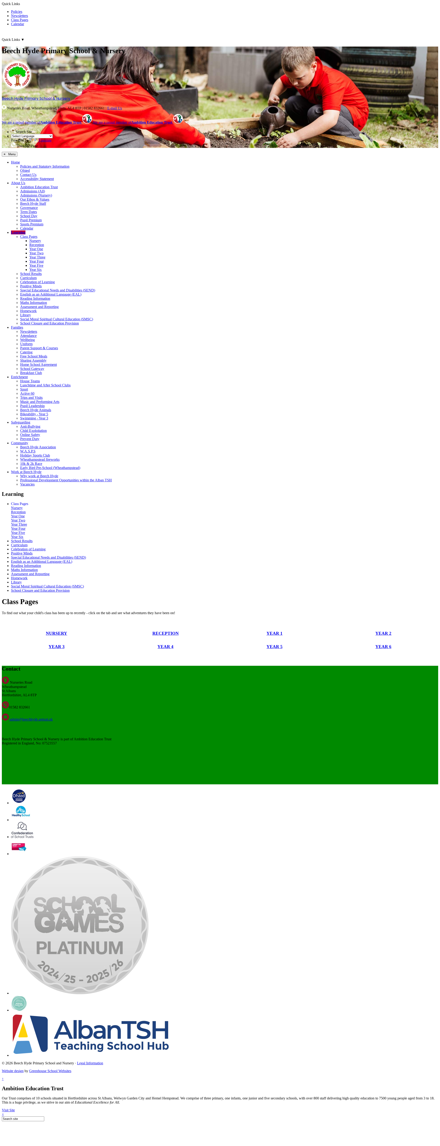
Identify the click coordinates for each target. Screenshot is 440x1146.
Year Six (35, 270)
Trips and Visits (31, 398)
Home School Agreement (38, 364)
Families (17, 327)
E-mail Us (114, 108)
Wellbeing (27, 340)
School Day (28, 216)
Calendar (17, 24)
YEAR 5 (275, 646)
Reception (36, 245)
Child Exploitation (33, 431)
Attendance (28, 336)
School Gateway (32, 369)
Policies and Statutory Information (44, 166)
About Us (18, 183)
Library (25, 315)
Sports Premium (31, 224)
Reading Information (35, 298)
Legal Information (90, 1063)
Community (19, 443)
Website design (13, 1071)
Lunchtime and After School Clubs (45, 385)
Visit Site (8, 1110)
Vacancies (27, 484)
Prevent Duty (29, 439)
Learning (18, 232)
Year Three (37, 257)
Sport (24, 389)
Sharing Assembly (33, 360)
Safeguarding (20, 422)
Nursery (35, 241)
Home (15, 162)
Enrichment (19, 377)
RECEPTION (165, 633)
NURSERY (56, 633)
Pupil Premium (31, 220)
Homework (28, 311)
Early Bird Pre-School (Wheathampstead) (50, 468)
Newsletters (19, 16)
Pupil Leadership (32, 406)
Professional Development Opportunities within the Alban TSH (66, 480)
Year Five (36, 265)
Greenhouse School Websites (50, 1071)
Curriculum (28, 278)
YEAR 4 (165, 646)
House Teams (30, 381)
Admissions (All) (32, 191)
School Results (31, 274)
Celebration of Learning (37, 282)
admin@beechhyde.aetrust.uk (31, 719)
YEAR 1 (275, 633)
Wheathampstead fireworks (40, 459)
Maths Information (33, 303)
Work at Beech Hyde (26, 472)
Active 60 (27, 393)
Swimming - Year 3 (34, 418)
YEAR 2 (383, 633)
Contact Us (28, 175)
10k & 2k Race (31, 464)
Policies (16, 12)
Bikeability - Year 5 (34, 414)
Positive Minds (31, 286)
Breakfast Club (31, 373)
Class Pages (19, 20)
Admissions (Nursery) (36, 195)
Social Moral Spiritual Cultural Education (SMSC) (56, 319)
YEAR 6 (383, 646)
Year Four (36, 261)
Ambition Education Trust (39, 187)
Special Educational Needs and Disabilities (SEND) (57, 290)
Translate (45, 140)
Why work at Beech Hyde (39, 476)
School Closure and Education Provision (49, 323)
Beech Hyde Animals (35, 410)
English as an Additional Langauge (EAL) (50, 294)
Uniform (26, 344)
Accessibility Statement (37, 179)
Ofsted (25, 170)
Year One (36, 249)
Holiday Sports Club (35, 455)
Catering (26, 352)
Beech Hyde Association (38, 447)
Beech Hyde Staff (33, 203)
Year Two (36, 253)
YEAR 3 (57, 646)
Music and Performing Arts (39, 402)
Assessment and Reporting (39, 307)
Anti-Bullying (30, 426)
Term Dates (28, 212)
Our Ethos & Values (34, 199)
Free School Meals (33, 356)
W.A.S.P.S (28, 451)
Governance (29, 208)
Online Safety (30, 435)
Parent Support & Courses (39, 348)
